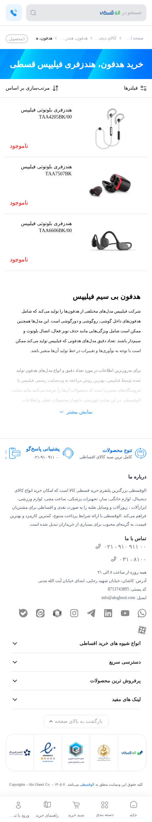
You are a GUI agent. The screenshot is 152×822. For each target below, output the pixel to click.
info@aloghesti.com (118, 597)
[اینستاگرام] (74, 613)
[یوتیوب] (125, 613)
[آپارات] (142, 630)
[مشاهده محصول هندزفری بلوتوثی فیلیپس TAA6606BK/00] (110, 242)
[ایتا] (40, 613)
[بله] (23, 613)
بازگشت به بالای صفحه (79, 721)
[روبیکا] (57, 613)
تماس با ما (135, 538)
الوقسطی (87, 784)
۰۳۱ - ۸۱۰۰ (132, 559)
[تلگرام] (91, 613)
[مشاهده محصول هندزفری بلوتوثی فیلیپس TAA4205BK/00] (110, 129)
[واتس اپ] (142, 613)
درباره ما (137, 476)
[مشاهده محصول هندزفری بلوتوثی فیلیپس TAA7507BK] (110, 185)
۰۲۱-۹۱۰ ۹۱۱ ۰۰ (115, 457)
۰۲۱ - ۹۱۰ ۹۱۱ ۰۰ (125, 547)
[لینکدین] (108, 613)
